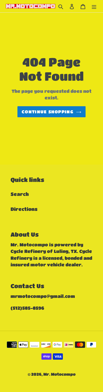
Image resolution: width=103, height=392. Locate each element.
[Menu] (94, 6)
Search (20, 194)
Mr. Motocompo (59, 374)
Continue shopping (47, 111)
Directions (24, 209)
